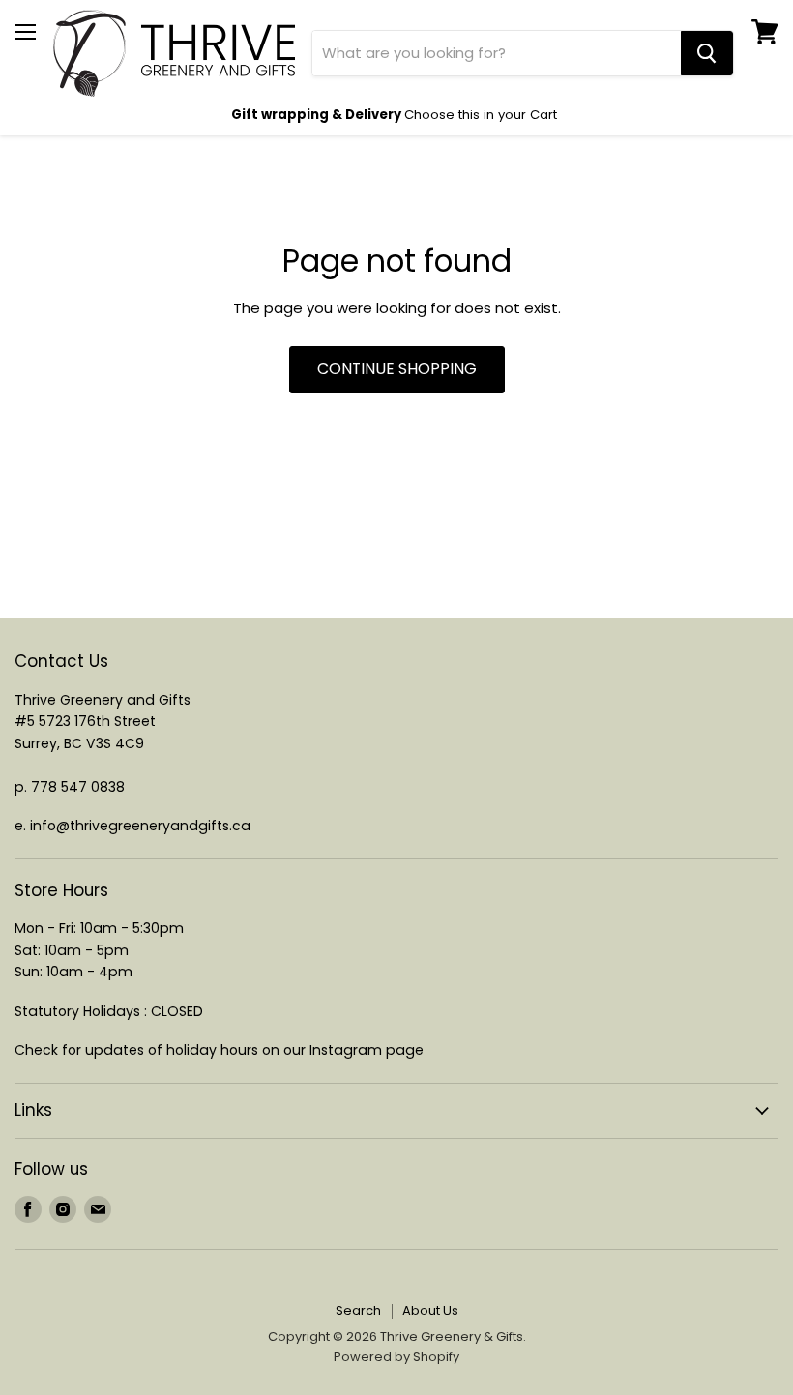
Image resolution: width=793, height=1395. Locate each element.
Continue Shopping (397, 369)
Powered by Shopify (396, 1357)
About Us (430, 1310)
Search (358, 1310)
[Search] (707, 53)
